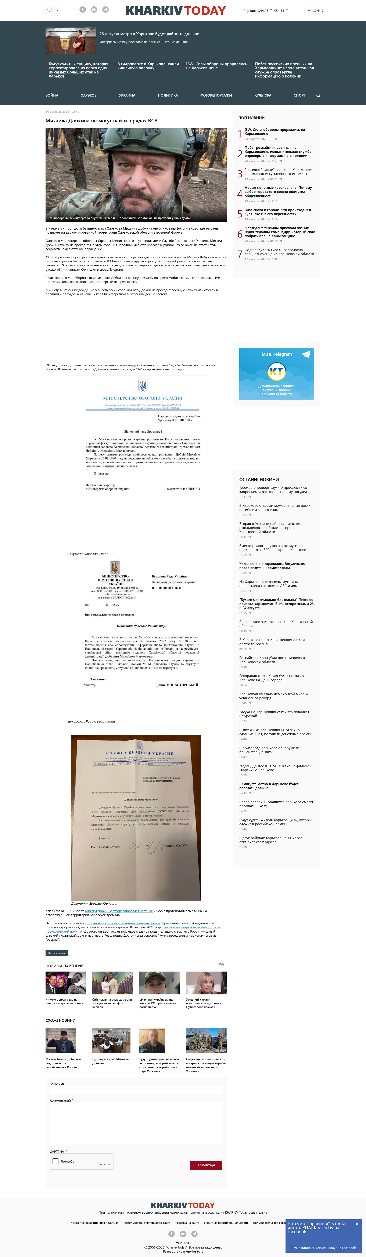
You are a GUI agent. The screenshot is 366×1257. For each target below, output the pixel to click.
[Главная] (176, 10)
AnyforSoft (194, 1251)
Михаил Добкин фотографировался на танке (119, 910)
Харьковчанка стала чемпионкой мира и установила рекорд (273, 695)
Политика (168, 95)
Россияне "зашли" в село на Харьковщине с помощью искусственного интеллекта (280, 171)
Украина (127, 95)
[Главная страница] (183, 1205)
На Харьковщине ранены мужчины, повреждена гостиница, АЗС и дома (269, 583)
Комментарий (60, 1100)
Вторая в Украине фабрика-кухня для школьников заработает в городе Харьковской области (270, 527)
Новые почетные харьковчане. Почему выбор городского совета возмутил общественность (278, 191)
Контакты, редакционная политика (94, 1222)
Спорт (300, 95)
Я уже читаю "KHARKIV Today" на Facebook (323, 1247)
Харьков (89, 95)
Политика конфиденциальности (226, 1222)
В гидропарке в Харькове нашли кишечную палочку (148, 65)
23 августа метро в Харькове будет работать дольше (149, 33)
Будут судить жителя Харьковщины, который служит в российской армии (276, 821)
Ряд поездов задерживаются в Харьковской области (276, 623)
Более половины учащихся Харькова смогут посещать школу (276, 803)
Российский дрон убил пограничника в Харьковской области (272, 659)
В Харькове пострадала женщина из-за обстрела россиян (272, 641)
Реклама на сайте (187, 1222)
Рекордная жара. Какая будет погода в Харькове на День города (271, 677)
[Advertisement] (136, 330)
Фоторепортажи (216, 95)
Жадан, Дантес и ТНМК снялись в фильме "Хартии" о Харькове (274, 767)
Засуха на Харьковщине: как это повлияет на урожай (274, 713)
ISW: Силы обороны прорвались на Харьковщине (216, 65)
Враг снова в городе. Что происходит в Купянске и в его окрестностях (278, 211)
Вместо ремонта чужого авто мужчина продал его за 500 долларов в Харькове (272, 547)
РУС (187, 1243)
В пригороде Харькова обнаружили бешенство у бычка (269, 749)
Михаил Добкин (57, 953)
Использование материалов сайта (146, 1222)
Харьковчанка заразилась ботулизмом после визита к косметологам (272, 565)
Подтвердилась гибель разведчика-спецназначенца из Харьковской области (279, 251)
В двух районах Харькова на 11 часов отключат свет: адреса (270, 839)
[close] (357, 1223)
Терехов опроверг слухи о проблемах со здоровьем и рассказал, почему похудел (273, 489)
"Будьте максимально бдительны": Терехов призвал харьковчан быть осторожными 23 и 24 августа (276, 603)
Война (52, 95)
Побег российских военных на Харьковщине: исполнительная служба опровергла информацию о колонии (284, 70)
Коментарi (206, 1165)
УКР (179, 1243)
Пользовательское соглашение (274, 1222)
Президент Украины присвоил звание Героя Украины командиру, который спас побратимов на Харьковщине (280, 231)
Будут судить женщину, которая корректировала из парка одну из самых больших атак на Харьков (78, 70)
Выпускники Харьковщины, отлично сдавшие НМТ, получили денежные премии (275, 731)
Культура (263, 95)
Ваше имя (57, 1083)
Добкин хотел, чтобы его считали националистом (122, 923)
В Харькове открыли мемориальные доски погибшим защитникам (275, 507)
